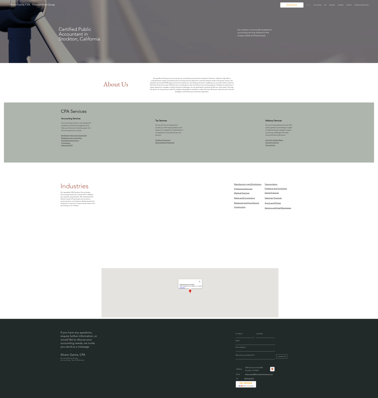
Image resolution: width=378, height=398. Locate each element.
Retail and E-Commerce (244, 198)
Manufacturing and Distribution (247, 184)
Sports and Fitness (273, 203)
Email (237, 340)
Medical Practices (241, 193)
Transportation (271, 184)
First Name (239, 333)
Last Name (259, 333)
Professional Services (243, 189)
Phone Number (240, 347)
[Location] (272, 369)
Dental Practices (272, 193)
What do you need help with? (245, 355)
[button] (317, 5)
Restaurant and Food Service (246, 203)
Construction (240, 207)
